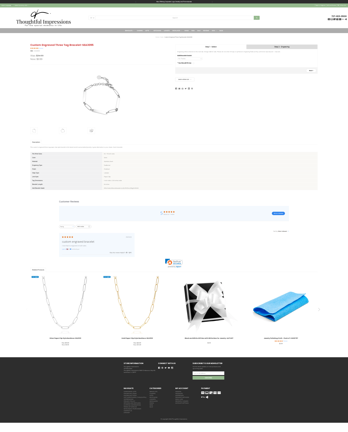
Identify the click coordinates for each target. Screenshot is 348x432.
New (193, 30)
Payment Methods (182, 397)
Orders (178, 391)
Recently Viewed (181, 401)
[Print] (182, 88)
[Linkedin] (189, 88)
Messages (179, 393)
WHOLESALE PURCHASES (132, 409)
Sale (198, 30)
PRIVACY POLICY (129, 401)
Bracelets (128, 30)
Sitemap (127, 412)
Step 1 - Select (211, 47)
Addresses (179, 395)
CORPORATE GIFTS (130, 391)
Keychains (157, 30)
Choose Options (66, 306)
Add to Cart (210, 306)
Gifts (147, 30)
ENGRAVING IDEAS (130, 393)
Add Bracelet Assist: (184, 55)
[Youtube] (169, 368)
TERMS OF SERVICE (130, 407)
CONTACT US (128, 410)
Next (212, 2)
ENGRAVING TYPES (130, 395)
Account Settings (182, 403)
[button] (174, 263)
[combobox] (67, 226)
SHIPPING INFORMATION (132, 405)
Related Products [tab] (38, 270)
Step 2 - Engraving (281, 47)
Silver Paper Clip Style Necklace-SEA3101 (65, 338)
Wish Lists (179, 399)
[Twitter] (186, 88)
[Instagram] (172, 368)
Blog (221, 30)
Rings (187, 30)
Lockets (167, 30)
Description (36, 142)
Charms (140, 30)
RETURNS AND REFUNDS (132, 403)
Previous (136, 2)
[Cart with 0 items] (338, 5)
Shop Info (343, 5)
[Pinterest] (192, 88)
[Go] (257, 18)
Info (213, 30)
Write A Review (278, 213)
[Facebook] (176, 88)
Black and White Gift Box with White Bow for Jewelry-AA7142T (209, 338)
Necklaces (176, 30)
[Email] (179, 88)
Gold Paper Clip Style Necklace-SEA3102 (137, 338)
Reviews (206, 30)
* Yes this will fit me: (184, 63)
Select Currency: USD (21, 5)
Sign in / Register (321, 5)
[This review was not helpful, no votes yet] (129, 253)
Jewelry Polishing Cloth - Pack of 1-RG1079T (281, 338)
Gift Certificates (331, 5)
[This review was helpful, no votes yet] (126, 253)
